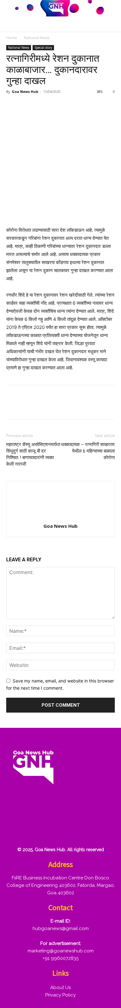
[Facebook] (12, 105)
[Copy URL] (69, 105)
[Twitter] (26, 105)
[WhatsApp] (55, 105)
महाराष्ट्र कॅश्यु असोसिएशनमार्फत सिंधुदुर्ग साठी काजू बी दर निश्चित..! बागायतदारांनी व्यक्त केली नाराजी (33, 454)
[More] (84, 105)
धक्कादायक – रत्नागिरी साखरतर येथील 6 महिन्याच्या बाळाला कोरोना (88, 451)
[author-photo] (60, 517)
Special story (43, 47)
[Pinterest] (41, 105)
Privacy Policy (60, 995)
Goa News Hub (25, 91)
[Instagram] (34, 810)
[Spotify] (54, 810)
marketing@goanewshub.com (61, 951)
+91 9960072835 (60, 958)
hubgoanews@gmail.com (61, 928)
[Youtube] (14, 830)
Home (11, 37)
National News (36, 37)
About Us (60, 987)
